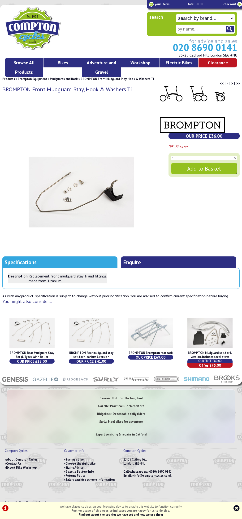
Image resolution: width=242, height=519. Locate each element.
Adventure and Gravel (101, 67)
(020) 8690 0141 (161, 472)
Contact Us (14, 464)
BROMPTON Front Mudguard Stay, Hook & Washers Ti (117, 79)
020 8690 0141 (205, 47)
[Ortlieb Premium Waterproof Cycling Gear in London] (166, 382)
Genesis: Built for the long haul (121, 398)
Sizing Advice (74, 468)
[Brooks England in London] (227, 382)
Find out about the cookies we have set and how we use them (121, 515)
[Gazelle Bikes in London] (45, 382)
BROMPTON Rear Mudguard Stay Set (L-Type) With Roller (32, 355)
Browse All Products (24, 67)
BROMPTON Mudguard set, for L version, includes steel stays (210, 355)
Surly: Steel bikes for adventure (121, 422)
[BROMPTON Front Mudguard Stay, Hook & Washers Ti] (81, 192)
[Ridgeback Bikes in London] (75, 382)
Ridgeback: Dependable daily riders (121, 414)
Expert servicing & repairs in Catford (121, 434)
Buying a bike (74, 459)
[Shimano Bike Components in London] (196, 382)
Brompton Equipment (32, 79)
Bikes (63, 63)
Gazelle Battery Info (79, 472)
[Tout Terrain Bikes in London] (136, 382)
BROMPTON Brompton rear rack (151, 353)
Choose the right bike (80, 464)
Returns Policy (75, 476)
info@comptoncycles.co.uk (153, 476)
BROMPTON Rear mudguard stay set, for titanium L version (91, 355)
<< (222, 83)
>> (238, 83)
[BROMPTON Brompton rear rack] (150, 349)
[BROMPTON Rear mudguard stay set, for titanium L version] (91, 349)
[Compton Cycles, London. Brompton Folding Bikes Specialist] (50, 49)
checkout (229, 4)
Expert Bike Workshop (21, 468)
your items (162, 4)
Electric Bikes (179, 63)
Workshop (140, 63)
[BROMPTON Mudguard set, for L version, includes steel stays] (210, 349)
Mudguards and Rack (64, 79)
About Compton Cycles (21, 459)
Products (8, 79)
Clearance (218, 63)
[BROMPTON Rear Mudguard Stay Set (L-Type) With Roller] (32, 349)
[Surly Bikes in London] (106, 382)
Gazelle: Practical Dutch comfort (121, 406)
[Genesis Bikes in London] (15, 382)
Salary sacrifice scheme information (90, 480)
